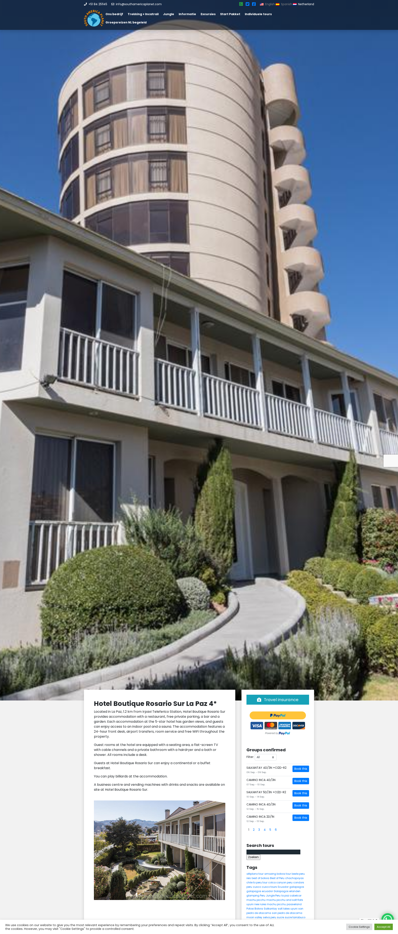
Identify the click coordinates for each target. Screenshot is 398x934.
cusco (257, 887)
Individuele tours (258, 14)
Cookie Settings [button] (359, 927)
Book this (300, 769)
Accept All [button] (383, 927)
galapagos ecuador (259, 891)
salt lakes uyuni (287, 908)
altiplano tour (254, 874)
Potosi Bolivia (254, 908)
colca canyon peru (280, 882)
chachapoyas (294, 878)
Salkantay (270, 908)
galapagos (296, 887)
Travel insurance (280, 700)
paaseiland (294, 904)
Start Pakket (230, 14)
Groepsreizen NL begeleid (126, 22)
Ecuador (283, 887)
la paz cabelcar (291, 895)
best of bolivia (260, 878)
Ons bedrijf (114, 14)
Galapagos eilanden (287, 891)
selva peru (269, 917)
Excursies (208, 14)
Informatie (187, 14)
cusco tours (269, 887)
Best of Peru (277, 878)
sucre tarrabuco (295, 917)
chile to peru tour (256, 882)
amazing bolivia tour (277, 874)
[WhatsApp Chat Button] (387, 919)
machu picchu (256, 900)
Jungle (168, 14)
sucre (280, 917)
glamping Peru (255, 895)
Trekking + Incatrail (143, 14)
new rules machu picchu (270, 904)
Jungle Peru (273, 895)
